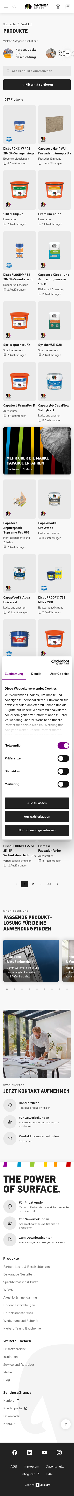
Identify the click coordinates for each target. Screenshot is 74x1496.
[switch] (63, 758)
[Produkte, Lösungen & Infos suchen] (15, 6)
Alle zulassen (37, 803)
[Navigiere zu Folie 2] (14, 989)
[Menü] (6, 6)
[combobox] (37, 71)
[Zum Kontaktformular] (67, 7)
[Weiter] (67, 53)
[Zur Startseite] (37, 7)
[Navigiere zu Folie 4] (29, 989)
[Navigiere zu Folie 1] (7, 989)
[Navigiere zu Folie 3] (22, 989)
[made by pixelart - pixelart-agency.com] (37, 1485)
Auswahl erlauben (37, 816)
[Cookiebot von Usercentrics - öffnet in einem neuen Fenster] (52, 662)
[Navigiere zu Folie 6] (44, 989)
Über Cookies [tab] (59, 673)
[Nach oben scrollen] (66, 1424)
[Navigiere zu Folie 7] (52, 989)
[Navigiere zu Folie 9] (67, 989)
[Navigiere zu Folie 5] (37, 989)
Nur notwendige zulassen (37, 830)
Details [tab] (36, 673)
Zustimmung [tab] (14, 673)
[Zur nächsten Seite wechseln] (56, 884)
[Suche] (6, 71)
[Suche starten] (67, 71)
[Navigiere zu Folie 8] (59, 989)
